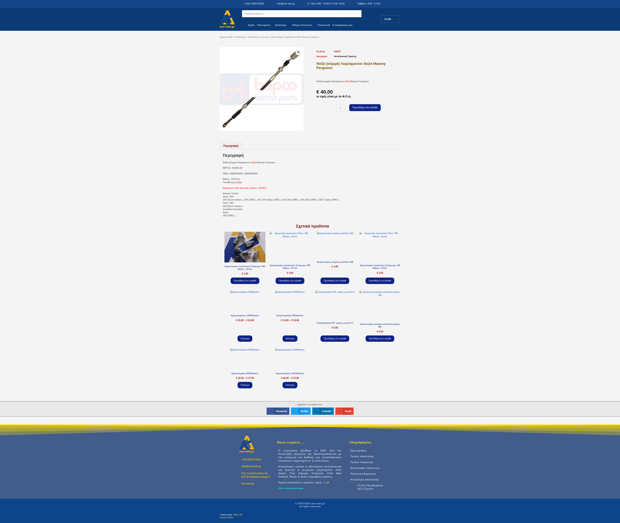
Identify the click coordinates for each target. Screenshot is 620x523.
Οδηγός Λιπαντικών (302, 25)
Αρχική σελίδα (226, 37)
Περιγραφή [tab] (230, 145)
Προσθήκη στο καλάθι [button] (245, 280)
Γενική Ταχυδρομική (370, 485)
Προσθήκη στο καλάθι (364, 107)
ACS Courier (365, 488)
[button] (298, 52)
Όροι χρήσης (358, 450)
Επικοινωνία (324, 25)
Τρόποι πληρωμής (361, 462)
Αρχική (251, 25)
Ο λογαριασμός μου (342, 25)
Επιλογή (245, 338)
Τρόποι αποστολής (362, 456)
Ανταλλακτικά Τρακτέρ (258, 37)
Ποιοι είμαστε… (265, 25)
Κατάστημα (280, 25)
